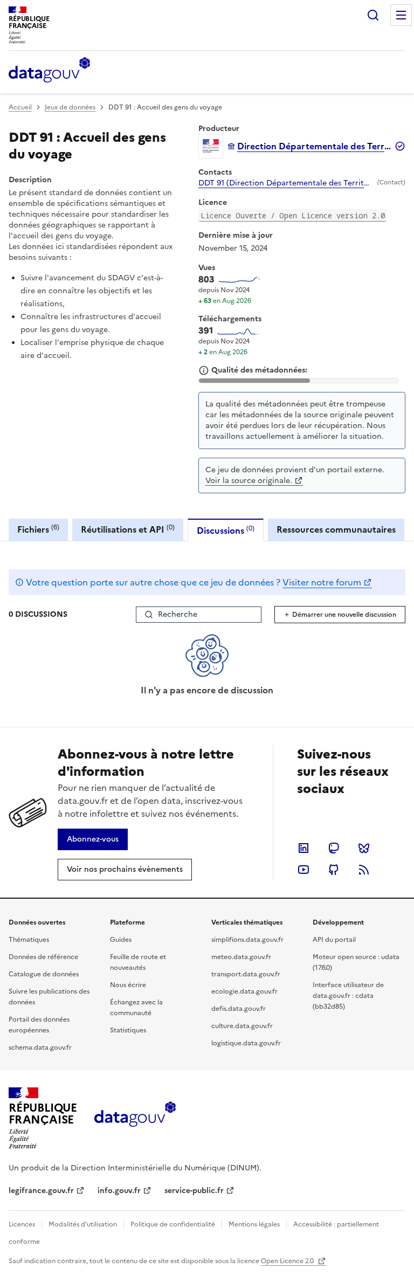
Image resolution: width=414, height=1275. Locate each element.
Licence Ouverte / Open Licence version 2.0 (293, 215)
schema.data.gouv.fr (40, 1047)
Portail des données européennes (39, 1025)
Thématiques (29, 940)
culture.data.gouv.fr (242, 1026)
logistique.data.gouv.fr (246, 1043)
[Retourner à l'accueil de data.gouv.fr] (49, 70)
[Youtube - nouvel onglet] (303, 869)
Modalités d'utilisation (83, 1224)
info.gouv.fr (119, 1190)
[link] (93, 839)
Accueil (20, 107)
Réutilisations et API (128, 529)
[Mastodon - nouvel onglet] (333, 848)
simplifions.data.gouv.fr (247, 940)
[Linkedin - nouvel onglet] (303, 848)
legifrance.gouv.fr (41, 1190)
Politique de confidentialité (172, 1224)
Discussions (225, 530)
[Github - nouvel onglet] (333, 869)
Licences (22, 1224)
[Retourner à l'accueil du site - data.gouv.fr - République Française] (135, 1118)
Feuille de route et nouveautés (138, 962)
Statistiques (128, 1030)
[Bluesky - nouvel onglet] (364, 848)
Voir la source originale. (248, 480)
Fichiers (38, 529)
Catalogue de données (44, 974)
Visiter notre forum (321, 582)
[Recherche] (373, 15)
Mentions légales (254, 1224)
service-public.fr (194, 1190)
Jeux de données (70, 107)
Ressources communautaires (336, 529)
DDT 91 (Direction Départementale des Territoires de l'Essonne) (285, 183)
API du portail (334, 940)
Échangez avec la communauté (136, 1007)
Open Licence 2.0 (288, 1261)
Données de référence (43, 957)
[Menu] (401, 15)
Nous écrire (128, 985)
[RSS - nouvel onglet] (364, 869)
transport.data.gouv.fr (245, 974)
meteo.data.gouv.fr (241, 957)
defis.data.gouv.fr (238, 1009)
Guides (121, 940)
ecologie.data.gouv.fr (244, 991)
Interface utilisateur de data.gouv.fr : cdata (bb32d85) (348, 995)
